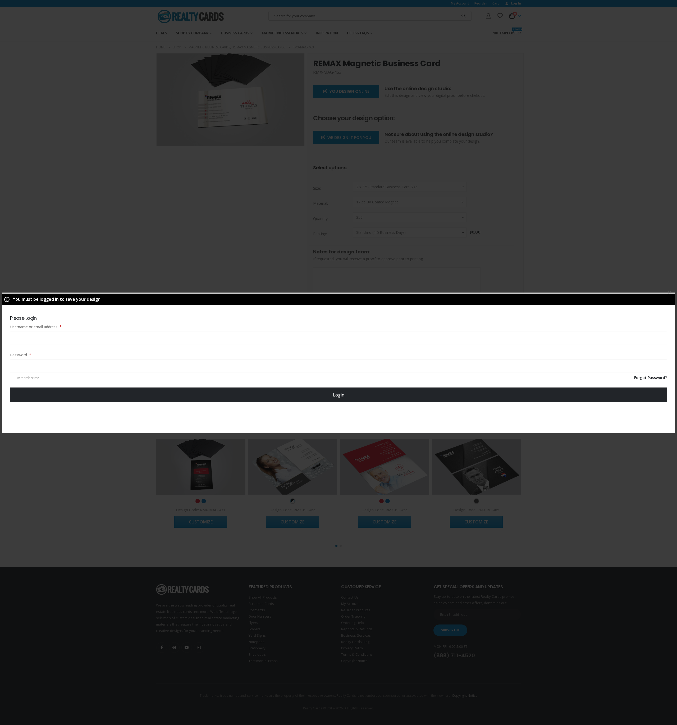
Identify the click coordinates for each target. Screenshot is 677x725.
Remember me (28, 378)
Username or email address (43, 326)
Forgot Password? (650, 377)
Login (338, 395)
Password (28, 354)
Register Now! (338, 417)
